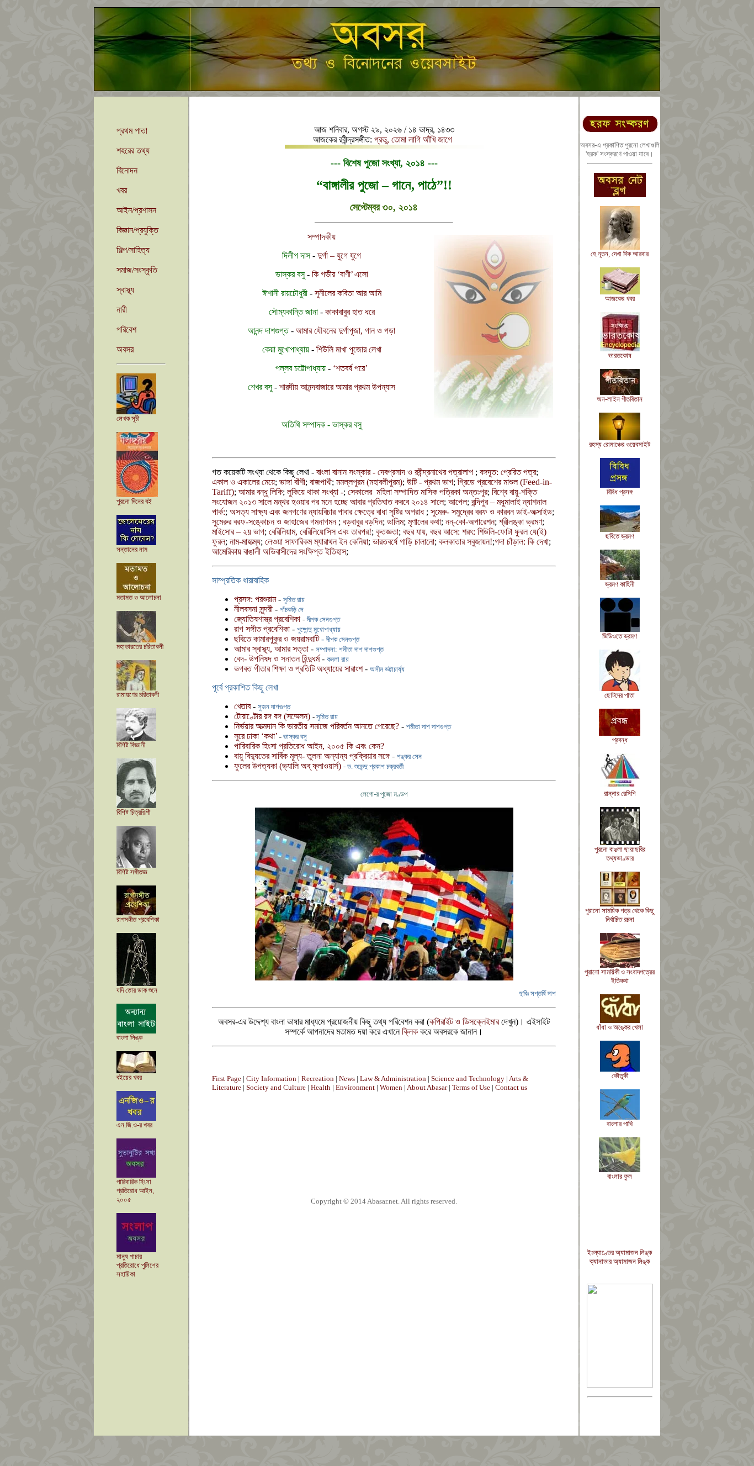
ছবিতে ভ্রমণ (620, 536)
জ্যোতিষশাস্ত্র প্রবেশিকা (268, 619)
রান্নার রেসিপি (619, 793)
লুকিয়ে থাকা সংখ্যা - (315, 492)
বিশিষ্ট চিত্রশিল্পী (133, 812)
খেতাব (242, 706)
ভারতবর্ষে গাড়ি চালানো (403, 541)
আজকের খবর (620, 298)
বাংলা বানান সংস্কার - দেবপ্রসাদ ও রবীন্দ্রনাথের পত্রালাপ (395, 472)
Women (391, 1087)
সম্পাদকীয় (321, 236)
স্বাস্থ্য (125, 289)
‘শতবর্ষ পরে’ (350, 368)
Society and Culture (276, 1087)
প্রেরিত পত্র (518, 472)
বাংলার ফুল (619, 1176)
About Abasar (427, 1087)
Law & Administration (393, 1078)
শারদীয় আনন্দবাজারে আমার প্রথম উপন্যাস (337, 387)
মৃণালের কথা (424, 521)
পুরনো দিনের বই (134, 501)
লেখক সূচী (127, 418)
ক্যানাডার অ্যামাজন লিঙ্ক (620, 1261)
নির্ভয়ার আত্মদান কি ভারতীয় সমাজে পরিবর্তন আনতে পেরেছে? (316, 726)
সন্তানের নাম (131, 549)
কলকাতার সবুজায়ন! (465, 541)
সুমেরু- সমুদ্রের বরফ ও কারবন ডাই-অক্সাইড (491, 511)
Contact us (511, 1087)
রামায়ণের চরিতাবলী (137, 694)
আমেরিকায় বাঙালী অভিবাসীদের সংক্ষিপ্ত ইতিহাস (279, 551)
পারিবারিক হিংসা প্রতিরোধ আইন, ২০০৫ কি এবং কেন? (309, 746)
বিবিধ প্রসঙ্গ (620, 492)
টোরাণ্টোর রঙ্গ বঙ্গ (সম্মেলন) (273, 716)
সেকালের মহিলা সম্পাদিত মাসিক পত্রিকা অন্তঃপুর (417, 492)
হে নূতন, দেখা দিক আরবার (620, 254)
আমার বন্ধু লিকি (260, 492)
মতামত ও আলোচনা (138, 597)
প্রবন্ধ (620, 740)
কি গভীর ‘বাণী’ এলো (340, 274)
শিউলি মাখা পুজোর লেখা (348, 349)
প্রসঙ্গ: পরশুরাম (256, 599)
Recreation (317, 1078)
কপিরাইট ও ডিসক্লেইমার (464, 1021)
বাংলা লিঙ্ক (129, 1037)
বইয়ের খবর (129, 1077)
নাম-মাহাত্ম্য (245, 541)
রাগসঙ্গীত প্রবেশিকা (138, 919)
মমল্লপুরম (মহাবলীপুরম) (369, 482)
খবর (121, 190)
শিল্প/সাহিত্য (133, 250)
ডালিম (395, 521)
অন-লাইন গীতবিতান (620, 399)
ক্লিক (410, 1031)
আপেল (457, 502)
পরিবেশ (126, 329)
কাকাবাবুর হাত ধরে (349, 312)
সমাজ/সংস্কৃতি (136, 270)
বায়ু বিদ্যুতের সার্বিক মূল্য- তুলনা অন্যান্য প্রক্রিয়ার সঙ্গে (313, 756)
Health (321, 1087)
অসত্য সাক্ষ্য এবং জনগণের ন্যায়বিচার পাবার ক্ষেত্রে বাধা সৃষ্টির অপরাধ (328, 511)
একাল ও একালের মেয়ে (243, 482)
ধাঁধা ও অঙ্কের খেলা (619, 1027)
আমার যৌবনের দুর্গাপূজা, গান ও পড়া (345, 330)
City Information (271, 1078)
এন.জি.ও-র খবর (134, 1125)
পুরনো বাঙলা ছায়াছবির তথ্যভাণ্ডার (619, 853)
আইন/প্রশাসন (136, 210)
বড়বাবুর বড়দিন (363, 521)
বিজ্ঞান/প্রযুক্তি (137, 230)
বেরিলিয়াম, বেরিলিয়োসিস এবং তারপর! (320, 531)
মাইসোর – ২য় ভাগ (238, 531)
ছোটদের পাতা (619, 695)
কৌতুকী (620, 1076)
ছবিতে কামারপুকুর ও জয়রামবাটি (277, 639)
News (347, 1078)
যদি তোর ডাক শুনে (136, 990)
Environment (355, 1087)
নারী (121, 309)
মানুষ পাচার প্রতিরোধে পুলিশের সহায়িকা (137, 1265)
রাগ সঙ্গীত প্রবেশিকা (262, 629)
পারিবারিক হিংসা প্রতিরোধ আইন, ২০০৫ (135, 1191)
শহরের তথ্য (133, 150)
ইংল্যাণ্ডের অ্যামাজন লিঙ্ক (619, 1252)
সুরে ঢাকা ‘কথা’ (256, 736)
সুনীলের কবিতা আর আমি (348, 293)
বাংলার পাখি (620, 1124)
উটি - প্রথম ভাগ (430, 482)
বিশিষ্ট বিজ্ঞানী (130, 745)
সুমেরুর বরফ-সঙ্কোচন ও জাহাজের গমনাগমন (275, 521)
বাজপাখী (321, 482)
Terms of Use (471, 1087)
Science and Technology (468, 1078)
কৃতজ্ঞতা (387, 531)
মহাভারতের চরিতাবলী (139, 646)
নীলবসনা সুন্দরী (254, 609)
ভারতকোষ (619, 355)
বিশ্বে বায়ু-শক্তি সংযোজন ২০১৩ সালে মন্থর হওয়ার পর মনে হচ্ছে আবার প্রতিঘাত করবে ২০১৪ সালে (374, 497)
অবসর (125, 349)
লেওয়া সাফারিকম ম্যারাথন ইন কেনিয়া (316, 541)
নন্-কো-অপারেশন (470, 521)
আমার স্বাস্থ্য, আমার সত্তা (271, 648)
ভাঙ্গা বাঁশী (292, 482)
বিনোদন (126, 170)
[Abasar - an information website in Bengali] (620, 1385)
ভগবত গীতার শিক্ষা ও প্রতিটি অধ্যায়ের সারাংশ (298, 668)
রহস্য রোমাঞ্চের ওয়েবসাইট (619, 444)
